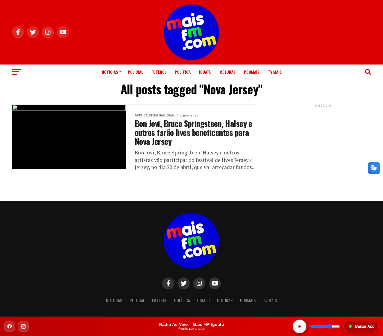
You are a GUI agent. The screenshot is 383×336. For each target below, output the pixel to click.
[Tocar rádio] (299, 326)
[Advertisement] (323, 145)
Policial (135, 72)
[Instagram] (23, 326)
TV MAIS (275, 72)
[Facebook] (9, 326)
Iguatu (205, 72)
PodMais (251, 72)
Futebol (158, 72)
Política (183, 72)
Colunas (227, 72)
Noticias (110, 72)
